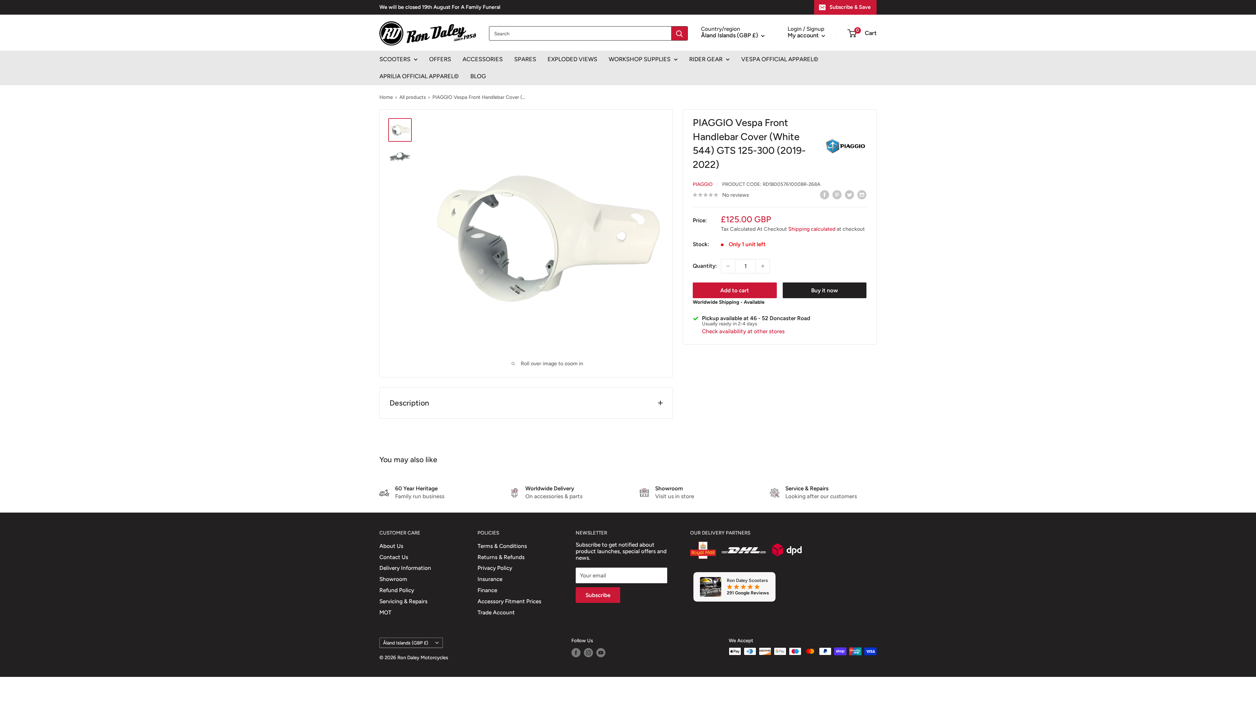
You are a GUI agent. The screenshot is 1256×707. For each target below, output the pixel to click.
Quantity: (705, 266)
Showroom (393, 579)
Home (386, 97)
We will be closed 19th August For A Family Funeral (439, 7)
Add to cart (734, 290)
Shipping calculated (811, 229)
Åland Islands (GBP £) (405, 643)
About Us (391, 546)
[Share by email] (861, 194)
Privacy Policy (495, 568)
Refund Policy (396, 590)
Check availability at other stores (743, 331)
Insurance (490, 579)
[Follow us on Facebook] (576, 652)
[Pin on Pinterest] (837, 194)
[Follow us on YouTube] (600, 652)
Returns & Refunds (501, 557)
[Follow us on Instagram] (588, 652)
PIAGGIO (703, 184)
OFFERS (440, 59)
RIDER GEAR (706, 59)
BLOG (478, 76)
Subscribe (597, 595)
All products (412, 97)
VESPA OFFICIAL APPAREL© (779, 59)
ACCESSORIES (482, 59)
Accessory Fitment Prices (509, 601)
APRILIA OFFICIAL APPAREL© (419, 76)
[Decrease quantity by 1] (728, 266)
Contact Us (393, 557)
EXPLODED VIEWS (572, 59)
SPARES (525, 59)
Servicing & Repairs (403, 601)
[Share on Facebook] (824, 194)
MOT (385, 612)
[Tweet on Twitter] (849, 194)
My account (804, 35)
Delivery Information (405, 568)
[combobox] (580, 33)
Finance (487, 590)
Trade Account (496, 612)
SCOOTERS (394, 59)
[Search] (679, 33)
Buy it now (824, 290)
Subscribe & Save (850, 7)
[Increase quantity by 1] (763, 266)
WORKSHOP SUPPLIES (640, 59)
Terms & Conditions (502, 546)
